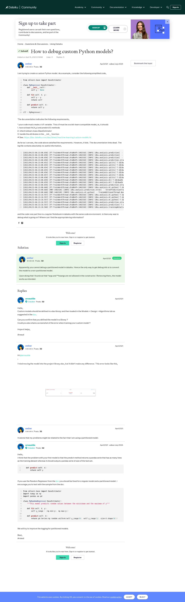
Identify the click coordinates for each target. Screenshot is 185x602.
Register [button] (78, 243)
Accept (129, 597)
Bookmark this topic (143, 63)
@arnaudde (25, 355)
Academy (79, 7)
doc (34, 314)
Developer (155, 7)
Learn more (116, 29)
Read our (111, 597)
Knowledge (137, 7)
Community (96, 7)
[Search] (167, 7)
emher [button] (28, 64)
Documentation (117, 7)
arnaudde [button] (30, 298)
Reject (142, 597)
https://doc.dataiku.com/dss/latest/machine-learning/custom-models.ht (57, 137)
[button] (167, 22)
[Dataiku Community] (20, 7)
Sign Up (96, 28)
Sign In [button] (63, 243)
